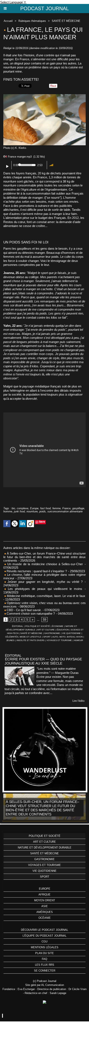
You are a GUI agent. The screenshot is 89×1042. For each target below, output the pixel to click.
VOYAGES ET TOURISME (59, 640)
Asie (44, 906)
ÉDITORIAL (17, 626)
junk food (19, 511)
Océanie (44, 917)
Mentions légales (44, 947)
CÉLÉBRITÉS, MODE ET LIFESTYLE (23, 637)
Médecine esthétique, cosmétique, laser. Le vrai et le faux (45, 596)
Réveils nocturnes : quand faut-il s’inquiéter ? (37, 571)
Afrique (44, 894)
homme (7, 511)
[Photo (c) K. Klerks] (44, 96)
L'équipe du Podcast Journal (44, 935)
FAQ (44, 959)
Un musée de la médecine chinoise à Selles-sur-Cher (44, 564)
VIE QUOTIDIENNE (71, 633)
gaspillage (78, 508)
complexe (22, 508)
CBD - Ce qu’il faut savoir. (23, 610)
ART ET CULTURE (46, 630)
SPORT (47, 637)
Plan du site (44, 953)
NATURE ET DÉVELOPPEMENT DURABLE (44, 847)
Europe (34, 508)
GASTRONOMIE (52, 633)
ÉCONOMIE (57, 626)
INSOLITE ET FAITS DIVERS (30, 640)
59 (44, 619)
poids (42, 511)
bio (13, 508)
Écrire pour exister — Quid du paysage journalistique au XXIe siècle (43, 661)
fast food (45, 508)
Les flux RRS (44, 964)
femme (56, 508)
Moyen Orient (44, 900)
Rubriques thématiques (32, 20)
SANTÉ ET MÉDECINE (66, 20)
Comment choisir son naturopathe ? (30, 613)
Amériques (44, 912)
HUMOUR (78, 640)
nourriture (32, 511)
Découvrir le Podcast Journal (44, 929)
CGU (44, 941)
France (66, 508)
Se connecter (44, 970)
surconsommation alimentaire (65, 511)
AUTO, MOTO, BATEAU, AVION (67, 637)
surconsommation (38, 193)
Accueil (8, 20)
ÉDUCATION (63, 630)
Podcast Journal (44, 8)
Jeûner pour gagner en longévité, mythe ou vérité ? (44, 581)
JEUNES (10, 640)
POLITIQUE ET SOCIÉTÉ (37, 626)
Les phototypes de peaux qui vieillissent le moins (44, 589)
